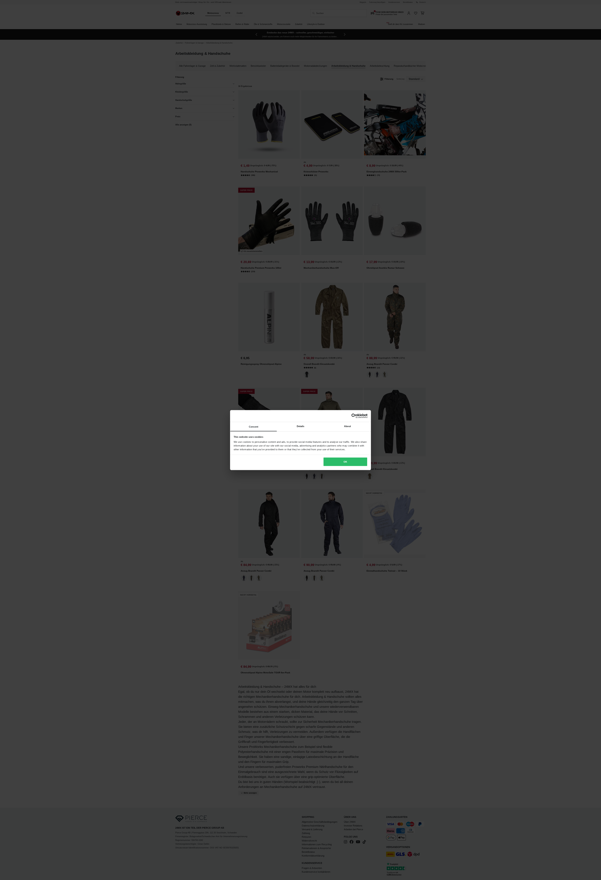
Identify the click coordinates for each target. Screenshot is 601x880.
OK (345, 461)
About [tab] (347, 426)
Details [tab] (300, 426)
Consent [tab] (253, 426)
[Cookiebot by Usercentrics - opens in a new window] (353, 416)
